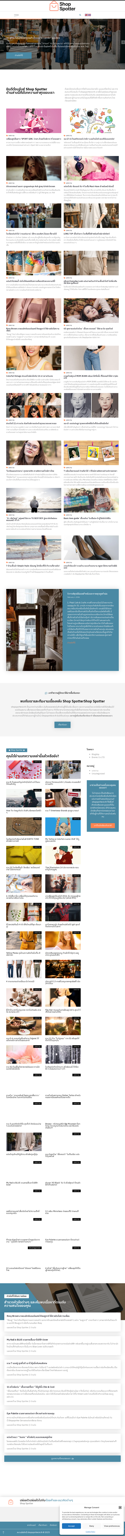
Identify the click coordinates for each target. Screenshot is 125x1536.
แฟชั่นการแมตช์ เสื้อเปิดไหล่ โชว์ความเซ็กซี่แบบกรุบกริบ (22, 1212)
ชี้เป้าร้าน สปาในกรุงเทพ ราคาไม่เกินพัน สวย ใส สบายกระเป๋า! (23, 1011)
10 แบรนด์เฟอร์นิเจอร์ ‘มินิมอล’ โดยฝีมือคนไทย (23, 1269)
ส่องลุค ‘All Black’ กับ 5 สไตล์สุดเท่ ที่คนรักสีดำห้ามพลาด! (62, 1184)
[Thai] (89, 15)
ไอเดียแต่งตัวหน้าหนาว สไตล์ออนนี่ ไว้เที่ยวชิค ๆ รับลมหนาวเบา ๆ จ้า (62, 1068)
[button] (120, 1507)
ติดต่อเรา (53, 1525)
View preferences (112, 1526)
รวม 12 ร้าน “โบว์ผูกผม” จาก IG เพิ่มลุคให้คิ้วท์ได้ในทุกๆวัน (62, 1039)
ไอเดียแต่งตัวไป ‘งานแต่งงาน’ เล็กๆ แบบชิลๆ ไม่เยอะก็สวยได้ (31, 234)
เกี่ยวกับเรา (42, 1525)
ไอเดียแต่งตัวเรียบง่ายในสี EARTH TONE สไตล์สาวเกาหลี (22, 840)
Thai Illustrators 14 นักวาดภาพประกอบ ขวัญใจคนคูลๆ (62, 868)
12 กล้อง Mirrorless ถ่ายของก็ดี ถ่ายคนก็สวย (62, 1212)
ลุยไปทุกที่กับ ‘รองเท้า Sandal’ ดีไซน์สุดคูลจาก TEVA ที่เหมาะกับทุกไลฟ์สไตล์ (40, 35)
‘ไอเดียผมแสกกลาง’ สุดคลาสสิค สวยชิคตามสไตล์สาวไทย (30, 471)
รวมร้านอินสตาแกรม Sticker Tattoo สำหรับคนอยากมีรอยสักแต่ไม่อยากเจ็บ (63, 1096)
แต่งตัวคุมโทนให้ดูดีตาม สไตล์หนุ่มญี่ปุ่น (22, 1154)
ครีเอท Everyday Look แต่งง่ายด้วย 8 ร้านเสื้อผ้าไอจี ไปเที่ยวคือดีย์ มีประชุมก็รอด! (90, 282)
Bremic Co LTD (98, 757)
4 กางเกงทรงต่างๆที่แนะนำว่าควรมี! (20, 981)
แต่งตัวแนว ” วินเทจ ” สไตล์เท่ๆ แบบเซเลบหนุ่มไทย (29, 1437)
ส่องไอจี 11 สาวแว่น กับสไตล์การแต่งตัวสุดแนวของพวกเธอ (31, 423)
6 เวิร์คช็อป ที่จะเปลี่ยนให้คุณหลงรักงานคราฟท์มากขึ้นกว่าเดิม (22, 897)
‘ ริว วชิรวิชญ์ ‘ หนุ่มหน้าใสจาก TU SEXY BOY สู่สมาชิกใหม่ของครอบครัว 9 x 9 (31, 519)
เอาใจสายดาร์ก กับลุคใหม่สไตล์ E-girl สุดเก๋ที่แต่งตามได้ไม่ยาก (62, 925)
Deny (91, 1526)
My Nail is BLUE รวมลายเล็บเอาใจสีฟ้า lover (22, 1184)
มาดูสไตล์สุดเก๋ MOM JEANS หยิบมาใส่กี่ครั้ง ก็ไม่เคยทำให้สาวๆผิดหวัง (91, 377)
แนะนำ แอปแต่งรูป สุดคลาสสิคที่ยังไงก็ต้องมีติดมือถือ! (86, 423)
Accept (71, 1526)
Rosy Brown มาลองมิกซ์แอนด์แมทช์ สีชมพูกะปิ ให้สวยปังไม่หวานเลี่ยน (32, 329)
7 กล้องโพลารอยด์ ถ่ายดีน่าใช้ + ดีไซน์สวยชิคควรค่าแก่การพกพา (90, 471)
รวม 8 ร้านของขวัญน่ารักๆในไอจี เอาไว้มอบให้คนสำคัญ (23, 783)
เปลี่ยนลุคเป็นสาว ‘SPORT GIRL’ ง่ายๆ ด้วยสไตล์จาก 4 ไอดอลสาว (33, 139)
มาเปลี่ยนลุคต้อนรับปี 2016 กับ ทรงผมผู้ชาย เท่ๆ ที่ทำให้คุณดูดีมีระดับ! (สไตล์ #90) (62, 897)
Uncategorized (98, 773)
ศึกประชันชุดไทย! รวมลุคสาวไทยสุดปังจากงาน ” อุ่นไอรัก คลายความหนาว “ (23, 1240)
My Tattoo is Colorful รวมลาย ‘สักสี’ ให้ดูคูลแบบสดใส (62, 840)
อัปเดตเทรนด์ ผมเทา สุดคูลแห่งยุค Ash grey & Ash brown (30, 186)
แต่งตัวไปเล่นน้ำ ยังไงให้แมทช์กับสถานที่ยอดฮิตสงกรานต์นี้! (30, 281)
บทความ (11, 27)
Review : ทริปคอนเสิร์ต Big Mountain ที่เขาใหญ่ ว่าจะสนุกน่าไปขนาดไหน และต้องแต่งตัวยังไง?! (62, 1126)
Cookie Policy (90, 1532)
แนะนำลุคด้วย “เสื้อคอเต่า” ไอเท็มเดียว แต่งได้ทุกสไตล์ (62, 1155)
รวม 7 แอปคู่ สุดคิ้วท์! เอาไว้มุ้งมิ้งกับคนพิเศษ (27, 1363)
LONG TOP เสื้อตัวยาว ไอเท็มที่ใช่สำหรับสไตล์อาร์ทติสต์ (87, 234)
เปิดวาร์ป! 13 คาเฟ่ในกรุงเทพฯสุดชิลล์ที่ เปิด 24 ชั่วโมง (62, 982)
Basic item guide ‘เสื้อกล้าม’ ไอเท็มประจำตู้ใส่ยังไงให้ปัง (87, 518)
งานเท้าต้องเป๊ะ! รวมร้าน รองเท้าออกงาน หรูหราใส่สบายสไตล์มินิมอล (90, 567)
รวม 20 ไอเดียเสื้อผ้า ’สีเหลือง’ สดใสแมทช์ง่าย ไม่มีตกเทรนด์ (23, 868)
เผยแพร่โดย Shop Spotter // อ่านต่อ (21, 1327)
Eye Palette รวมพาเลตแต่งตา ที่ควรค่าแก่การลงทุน (62, 1240)
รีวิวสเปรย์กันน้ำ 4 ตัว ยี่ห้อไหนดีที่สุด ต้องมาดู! (23, 925)
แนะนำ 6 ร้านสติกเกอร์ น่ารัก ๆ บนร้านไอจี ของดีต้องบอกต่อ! (89, 139)
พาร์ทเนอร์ (31, 1525)
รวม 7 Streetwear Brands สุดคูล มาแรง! (62, 810)
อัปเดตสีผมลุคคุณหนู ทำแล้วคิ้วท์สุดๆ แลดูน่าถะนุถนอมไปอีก (62, 954)
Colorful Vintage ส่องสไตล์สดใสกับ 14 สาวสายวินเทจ (29, 376)
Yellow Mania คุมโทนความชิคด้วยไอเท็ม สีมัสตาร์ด (23, 954)
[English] (86, 15)
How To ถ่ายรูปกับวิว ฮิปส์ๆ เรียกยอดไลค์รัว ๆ (23, 811)
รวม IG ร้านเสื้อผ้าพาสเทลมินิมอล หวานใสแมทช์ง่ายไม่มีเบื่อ (23, 1068)
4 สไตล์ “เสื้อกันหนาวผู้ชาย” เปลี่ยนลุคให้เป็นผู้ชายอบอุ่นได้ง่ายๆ (62, 1269)
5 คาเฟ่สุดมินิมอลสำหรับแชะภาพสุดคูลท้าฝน (87, 594)
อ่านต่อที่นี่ (71, 642)
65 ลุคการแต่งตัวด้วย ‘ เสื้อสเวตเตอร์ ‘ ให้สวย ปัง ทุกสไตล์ (88, 328)
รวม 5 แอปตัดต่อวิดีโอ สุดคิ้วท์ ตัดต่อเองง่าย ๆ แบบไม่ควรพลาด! (23, 1125)
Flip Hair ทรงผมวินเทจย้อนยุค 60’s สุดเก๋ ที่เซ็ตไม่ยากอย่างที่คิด (63, 1011)
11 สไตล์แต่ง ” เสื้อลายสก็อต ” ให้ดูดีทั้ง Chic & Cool (30, 1387)
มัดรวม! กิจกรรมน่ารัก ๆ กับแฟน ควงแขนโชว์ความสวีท (63, 783)
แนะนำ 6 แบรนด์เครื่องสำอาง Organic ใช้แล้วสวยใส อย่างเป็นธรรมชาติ (22, 1039)
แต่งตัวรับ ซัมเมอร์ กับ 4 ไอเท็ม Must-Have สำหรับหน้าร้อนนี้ (89, 186)
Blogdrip (95, 754)
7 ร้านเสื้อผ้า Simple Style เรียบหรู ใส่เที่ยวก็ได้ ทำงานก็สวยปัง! (33, 566)
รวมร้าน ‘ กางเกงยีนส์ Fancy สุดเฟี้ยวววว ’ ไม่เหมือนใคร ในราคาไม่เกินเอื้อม (23, 1096)
